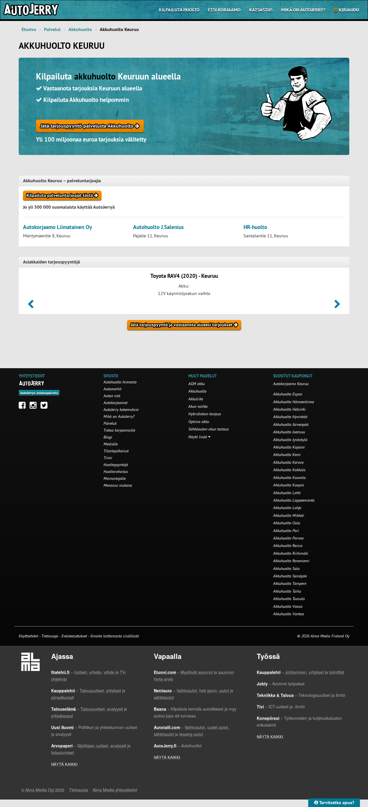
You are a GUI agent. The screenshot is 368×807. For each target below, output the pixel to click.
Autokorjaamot (115, 402)
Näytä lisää (198, 436)
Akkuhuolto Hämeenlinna (293, 401)
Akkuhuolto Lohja (287, 507)
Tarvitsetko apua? (336, 803)
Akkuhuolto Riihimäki (290, 553)
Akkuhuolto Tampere (289, 583)
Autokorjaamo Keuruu (290, 383)
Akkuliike (195, 398)
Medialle (110, 444)
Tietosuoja (49, 636)
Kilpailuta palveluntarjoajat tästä (60, 195)
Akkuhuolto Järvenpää (290, 424)
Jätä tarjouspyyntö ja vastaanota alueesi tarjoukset (182, 325)
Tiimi (107, 457)
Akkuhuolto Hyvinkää (290, 416)
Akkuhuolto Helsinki (289, 409)
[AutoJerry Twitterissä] (45, 406)
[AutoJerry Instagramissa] (34, 406)
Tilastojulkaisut (116, 450)
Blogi (107, 437)
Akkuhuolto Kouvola (289, 477)
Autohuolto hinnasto (120, 382)
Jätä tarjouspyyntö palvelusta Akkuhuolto (88, 126)
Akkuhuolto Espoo (287, 394)
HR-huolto (255, 227)
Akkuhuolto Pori (286, 530)
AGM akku (196, 383)
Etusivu (29, 29)
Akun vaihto (198, 406)
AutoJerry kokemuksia (121, 409)
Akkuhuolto (80, 29)
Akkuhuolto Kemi (287, 454)
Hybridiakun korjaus (204, 413)
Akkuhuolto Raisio (287, 545)
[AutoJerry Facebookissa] (23, 406)
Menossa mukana (117, 485)
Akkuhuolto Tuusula (289, 598)
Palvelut (52, 29)
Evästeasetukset (74, 636)
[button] (30, 306)
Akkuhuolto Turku (287, 591)
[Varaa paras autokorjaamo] (32, 383)
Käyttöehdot (29, 636)
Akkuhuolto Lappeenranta (294, 500)
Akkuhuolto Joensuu (289, 431)
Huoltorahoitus (115, 471)
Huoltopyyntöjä (115, 464)
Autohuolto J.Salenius (158, 227)
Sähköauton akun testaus (208, 429)
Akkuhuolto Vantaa (288, 613)
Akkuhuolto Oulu (286, 522)
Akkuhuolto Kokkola (289, 469)
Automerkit (112, 388)
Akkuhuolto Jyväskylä (290, 439)
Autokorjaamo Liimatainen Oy (57, 227)
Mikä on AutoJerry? (303, 10)
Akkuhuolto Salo (286, 568)
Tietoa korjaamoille (119, 430)
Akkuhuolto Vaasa (287, 606)
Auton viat (111, 395)
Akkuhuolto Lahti (287, 492)
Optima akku (198, 421)
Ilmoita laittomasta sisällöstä (114, 636)
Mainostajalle (114, 478)
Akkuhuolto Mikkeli (288, 515)
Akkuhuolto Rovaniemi (291, 560)
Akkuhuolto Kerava (288, 462)
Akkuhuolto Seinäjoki (290, 576)
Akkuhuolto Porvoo (288, 538)
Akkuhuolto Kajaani (289, 447)
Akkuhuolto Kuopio (288, 485)
